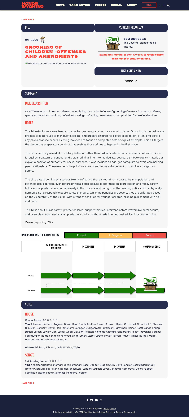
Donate (149, 5)
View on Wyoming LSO (38, 222)
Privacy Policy (110, 409)
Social (116, 5)
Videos (100, 5)
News (60, 5)
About (132, 5)
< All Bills (27, 19)
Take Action (79, 5)
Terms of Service (123, 412)
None (129, 81)
